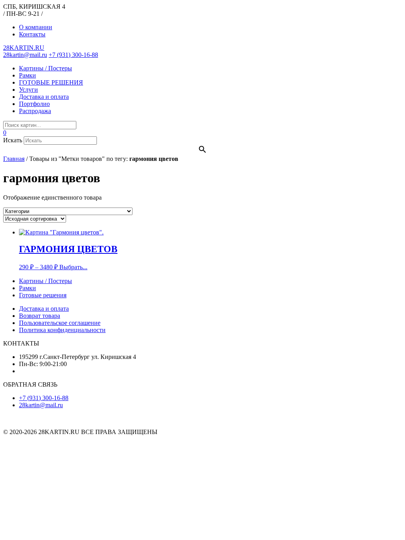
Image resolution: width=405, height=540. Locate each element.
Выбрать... (73, 267)
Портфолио (34, 103)
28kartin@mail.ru (25, 54)
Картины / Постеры (45, 68)
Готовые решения (42, 295)
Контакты (32, 34)
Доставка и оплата (44, 96)
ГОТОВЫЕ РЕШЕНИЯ (51, 82)
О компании (35, 27)
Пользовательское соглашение (59, 322)
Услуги (28, 89)
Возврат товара (39, 315)
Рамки (27, 75)
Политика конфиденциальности (62, 330)
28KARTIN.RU (23, 47)
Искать (12, 140)
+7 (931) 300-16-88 (73, 54)
